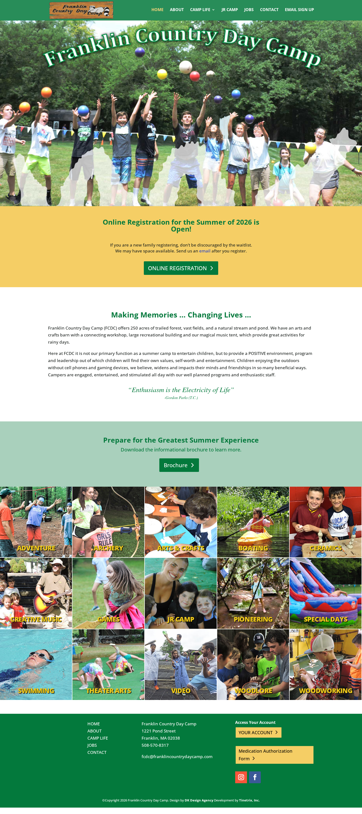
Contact (269, 10)
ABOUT (94, 731)
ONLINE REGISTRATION (177, 268)
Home (157, 10)
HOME (93, 724)
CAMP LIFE (97, 738)
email (205, 251)
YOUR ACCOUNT (256, 732)
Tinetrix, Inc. (249, 800)
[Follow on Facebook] (255, 777)
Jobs (249, 10)
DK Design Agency (199, 800)
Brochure (176, 465)
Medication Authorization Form (265, 755)
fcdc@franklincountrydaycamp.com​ (177, 756)
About (177, 10)
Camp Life (200, 10)
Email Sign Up (299, 10)
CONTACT (96, 752)
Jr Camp (230, 10)
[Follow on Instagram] (241, 777)
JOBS (92, 745)
